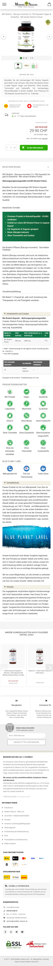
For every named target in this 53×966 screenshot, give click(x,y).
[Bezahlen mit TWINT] (15, 858)
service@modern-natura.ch (17, 921)
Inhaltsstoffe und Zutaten (18, 314)
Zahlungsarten (10, 828)
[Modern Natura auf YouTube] (22, 932)
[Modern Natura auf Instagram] (11, 932)
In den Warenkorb (35, 148)
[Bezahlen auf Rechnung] (15, 864)
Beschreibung (11, 167)
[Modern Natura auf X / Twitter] (16, 932)
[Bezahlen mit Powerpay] (24, 864)
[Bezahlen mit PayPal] (41, 858)
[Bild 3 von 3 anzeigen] (26, 58)
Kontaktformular (13, 907)
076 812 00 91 (12, 911)
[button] (26, 36)
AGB (6, 836)
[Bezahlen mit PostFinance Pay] (6, 858)
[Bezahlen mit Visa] (32, 858)
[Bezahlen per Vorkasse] (6, 864)
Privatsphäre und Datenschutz (16, 840)
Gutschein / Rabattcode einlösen (16, 816)
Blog (22, 717)
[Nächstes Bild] (49, 36)
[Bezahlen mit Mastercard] (24, 858)
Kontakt (7, 820)
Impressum (8, 808)
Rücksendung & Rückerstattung (16, 832)
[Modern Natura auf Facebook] (5, 932)
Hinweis (10, 587)
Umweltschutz (13, 483)
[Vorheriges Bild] (3, 36)
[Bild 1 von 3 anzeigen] (21, 58)
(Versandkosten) (30, 116)
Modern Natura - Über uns (14, 812)
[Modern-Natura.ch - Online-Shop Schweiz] (29, 4)
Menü (4, 4)
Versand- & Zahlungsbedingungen (17, 824)
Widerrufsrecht (10, 844)
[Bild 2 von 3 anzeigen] (24, 58)
